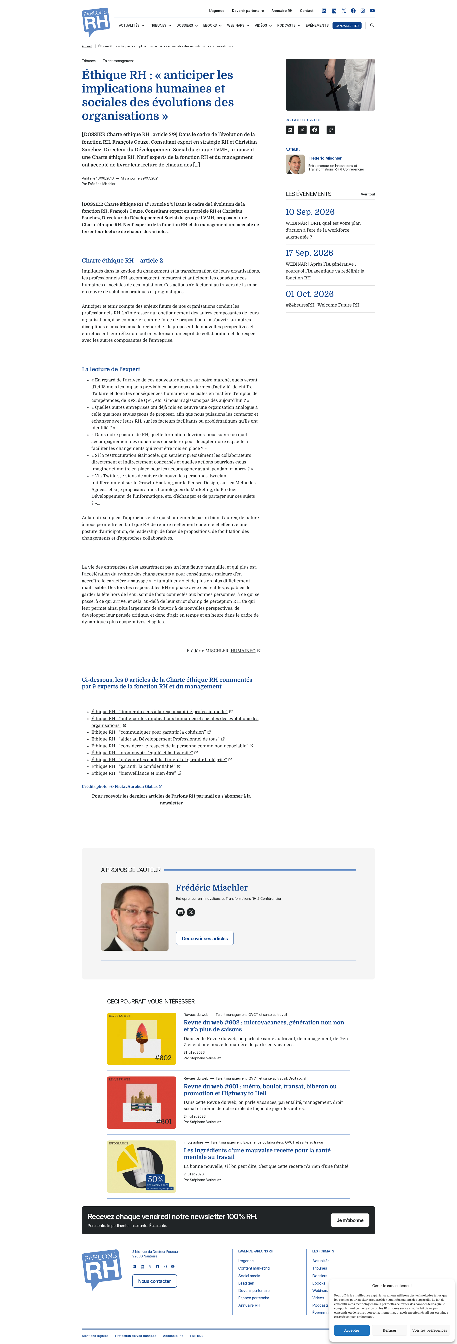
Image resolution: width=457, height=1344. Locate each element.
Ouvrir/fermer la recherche (372, 25)
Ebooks (210, 25)
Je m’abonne (350, 1220)
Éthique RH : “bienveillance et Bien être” (133, 773)
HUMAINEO (243, 650)
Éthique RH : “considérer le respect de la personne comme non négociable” (169, 746)
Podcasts (286, 25)
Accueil (87, 46)
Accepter (351, 1330)
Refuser (390, 1330)
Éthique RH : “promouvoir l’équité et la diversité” (142, 752)
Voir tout (368, 194)
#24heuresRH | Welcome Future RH (322, 305)
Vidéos (261, 25)
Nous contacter (154, 1281)
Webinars (235, 25)
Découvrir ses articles (205, 938)
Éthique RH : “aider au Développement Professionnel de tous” (155, 739)
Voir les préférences (429, 1330)
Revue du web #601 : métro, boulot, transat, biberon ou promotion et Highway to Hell (260, 1090)
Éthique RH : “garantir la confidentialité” (133, 766)
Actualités (129, 25)
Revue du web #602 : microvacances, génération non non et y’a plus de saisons (264, 1026)
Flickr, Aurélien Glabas (136, 786)
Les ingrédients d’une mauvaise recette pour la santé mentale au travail (257, 1154)
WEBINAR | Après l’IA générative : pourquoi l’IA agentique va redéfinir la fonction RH (325, 271)
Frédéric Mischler (325, 158)
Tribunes (158, 25)
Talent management (118, 61)
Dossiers (185, 25)
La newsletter (347, 26)
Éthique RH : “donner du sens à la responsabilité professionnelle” (159, 711)
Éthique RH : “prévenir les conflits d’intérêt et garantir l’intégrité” (159, 759)
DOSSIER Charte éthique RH (114, 204)
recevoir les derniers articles (134, 796)
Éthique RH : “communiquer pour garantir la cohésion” (148, 732)
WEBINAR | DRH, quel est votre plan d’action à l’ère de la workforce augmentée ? (323, 230)
